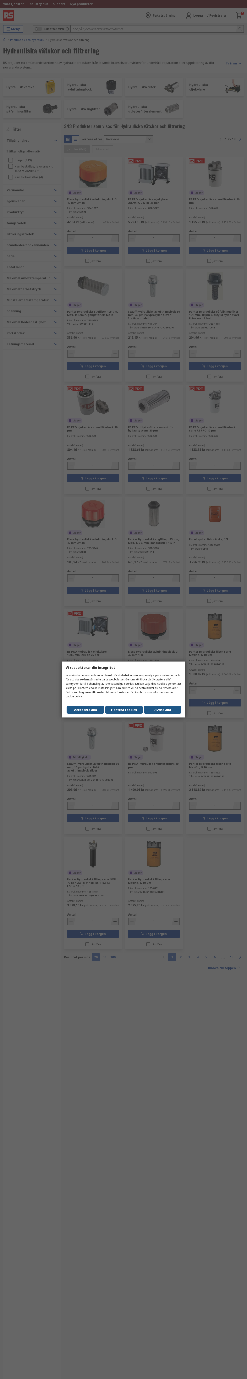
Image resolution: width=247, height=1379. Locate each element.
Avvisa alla (162, 710)
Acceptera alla (85, 710)
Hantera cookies (124, 710)
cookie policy (74, 696)
